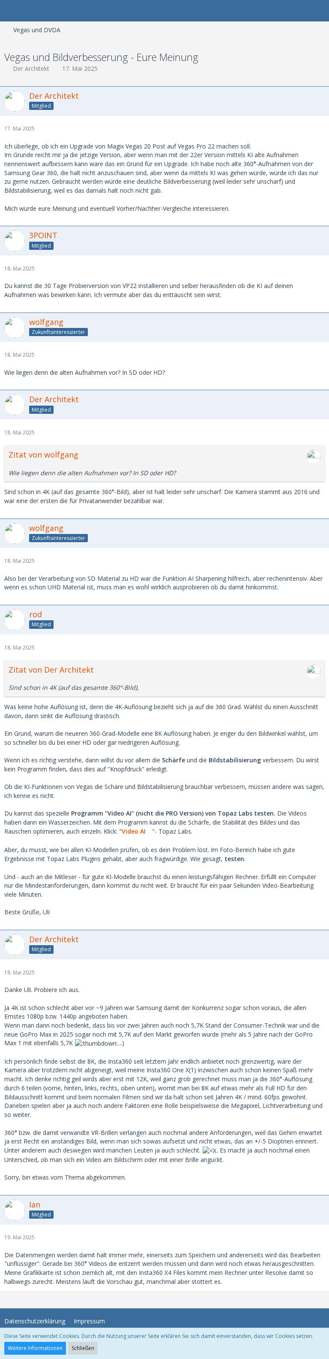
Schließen (83, 1348)
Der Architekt (31, 68)
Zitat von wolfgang (43, 454)
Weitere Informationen (35, 1348)
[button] (11, 11)
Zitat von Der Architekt (51, 669)
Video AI (134, 831)
